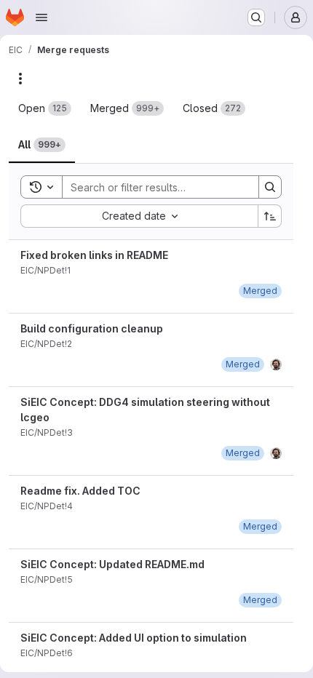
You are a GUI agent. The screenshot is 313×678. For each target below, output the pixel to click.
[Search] (270, 187)
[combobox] (139, 216)
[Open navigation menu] (41, 17)
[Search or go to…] (256, 17)
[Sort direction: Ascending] (270, 216)
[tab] (45, 108)
